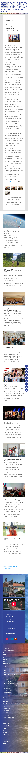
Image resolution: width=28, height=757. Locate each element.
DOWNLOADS (6, 741)
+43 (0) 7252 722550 (10, 628)
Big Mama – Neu (8, 385)
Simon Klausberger (10, 311)
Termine (22, 9)
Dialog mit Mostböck (9, 347)
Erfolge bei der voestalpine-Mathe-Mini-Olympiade (13, 460)
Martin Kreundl (9, 349)
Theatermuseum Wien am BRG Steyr (12, 539)
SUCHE (4, 743)
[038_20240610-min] (20, 188)
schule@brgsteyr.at (10, 633)
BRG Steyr (9, 30)
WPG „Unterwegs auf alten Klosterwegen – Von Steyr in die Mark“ (12, 270)
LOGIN (4, 745)
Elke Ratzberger (9, 541)
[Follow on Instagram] (7, 639)
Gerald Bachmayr (10, 231)
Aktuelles (3, 9)
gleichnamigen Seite (10, 181)
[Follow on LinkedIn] (12, 639)
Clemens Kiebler (10, 273)
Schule (8, 9)
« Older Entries (14, 561)
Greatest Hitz (7, 422)
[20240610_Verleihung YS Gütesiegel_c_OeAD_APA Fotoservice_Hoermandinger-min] (7, 193)
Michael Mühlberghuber (11, 502)
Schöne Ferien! (8, 230)
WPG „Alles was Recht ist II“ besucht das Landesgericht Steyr (13, 309)
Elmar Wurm (9, 462)
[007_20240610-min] (7, 188)
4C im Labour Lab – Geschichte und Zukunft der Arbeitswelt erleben (13, 500)
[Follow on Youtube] (15, 639)
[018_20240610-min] (14, 188)
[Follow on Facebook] (10, 639)
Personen (15, 9)
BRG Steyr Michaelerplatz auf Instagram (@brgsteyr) (12, 567)
